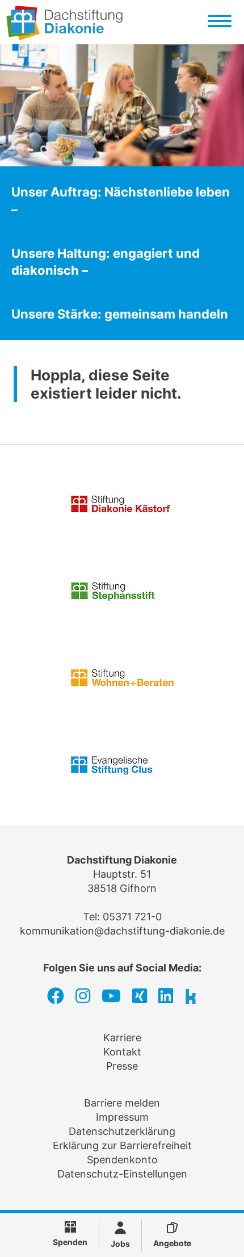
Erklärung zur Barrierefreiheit (122, 1145)
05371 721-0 (132, 917)
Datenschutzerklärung (122, 1131)
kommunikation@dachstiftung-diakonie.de (122, 931)
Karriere (122, 1038)
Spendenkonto (122, 1160)
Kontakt (122, 1052)
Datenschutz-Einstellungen (122, 1174)
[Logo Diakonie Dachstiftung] (64, 37)
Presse (122, 1066)
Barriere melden (122, 1103)
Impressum (122, 1117)
